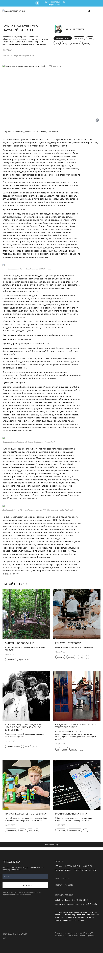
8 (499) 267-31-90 (80, 900)
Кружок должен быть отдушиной (26, 814)
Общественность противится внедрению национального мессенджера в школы (73, 819)
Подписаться (25, 885)
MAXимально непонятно (71, 814)
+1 (87, 657)
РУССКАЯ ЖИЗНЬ (72, 866)
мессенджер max (75, 830)
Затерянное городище (19, 643)
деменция (60, 657)
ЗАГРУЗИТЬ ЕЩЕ (51, 845)
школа (22, 830)
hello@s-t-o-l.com (62, 900)
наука (57, 43)
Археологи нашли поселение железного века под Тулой (25, 648)
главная (6, 56)
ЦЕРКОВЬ (59, 866)
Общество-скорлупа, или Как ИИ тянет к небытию (75, 725)
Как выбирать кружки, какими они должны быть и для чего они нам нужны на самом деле (26, 819)
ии (58, 749)
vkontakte (69, 885)
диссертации (75, 43)
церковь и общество (13, 746)
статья (90, 38)
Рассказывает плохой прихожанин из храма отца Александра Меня (24, 735)
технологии (61, 830)
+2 (34, 746)
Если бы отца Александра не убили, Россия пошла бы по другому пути (23, 727)
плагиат (86, 43)
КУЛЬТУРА (87, 866)
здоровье (71, 657)
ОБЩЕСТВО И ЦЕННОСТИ (23, 56)
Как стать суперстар (68, 643)
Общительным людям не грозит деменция (74, 647)
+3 (81, 749)
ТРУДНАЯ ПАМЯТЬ (63, 870)
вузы (65, 43)
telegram (58, 885)
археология (11, 660)
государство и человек (62, 38)
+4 (28, 660)
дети (30, 830)
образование (79, 38)
